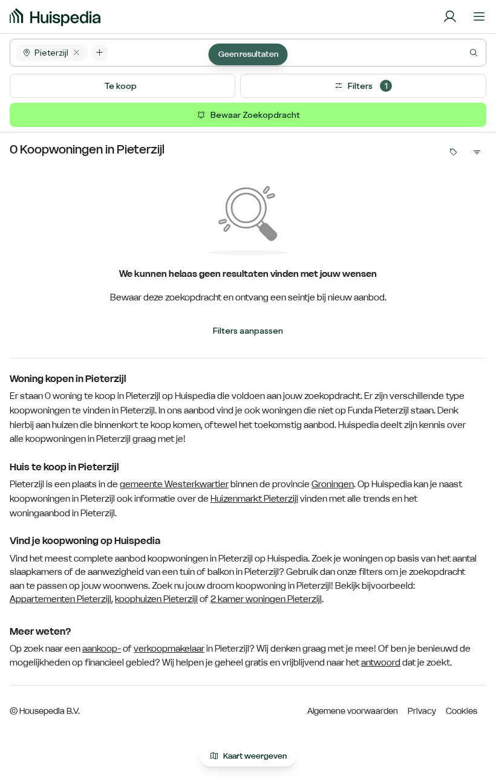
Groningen (333, 484)
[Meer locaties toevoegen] (99, 52)
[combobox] (297, 53)
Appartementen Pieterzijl (60, 598)
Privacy (422, 710)
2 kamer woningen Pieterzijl (266, 598)
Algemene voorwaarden (352, 710)
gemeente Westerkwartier (174, 484)
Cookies (461, 710)
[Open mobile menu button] (479, 17)
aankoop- (101, 648)
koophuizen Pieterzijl (156, 598)
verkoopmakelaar (169, 648)
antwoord (380, 662)
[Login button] (450, 17)
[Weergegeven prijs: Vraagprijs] (452, 151)
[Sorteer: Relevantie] (476, 151)
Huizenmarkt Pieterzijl (254, 498)
